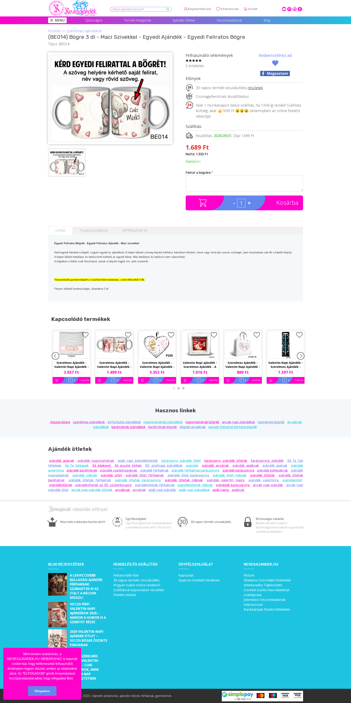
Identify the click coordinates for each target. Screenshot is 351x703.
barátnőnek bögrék (162, 427)
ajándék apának (61, 461)
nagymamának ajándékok (163, 422)
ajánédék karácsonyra (233, 485)
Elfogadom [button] (42, 691)
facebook (300, 9)
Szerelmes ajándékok (84, 30)
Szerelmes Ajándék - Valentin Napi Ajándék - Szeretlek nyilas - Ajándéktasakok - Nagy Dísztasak (242, 365)
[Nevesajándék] (73, 1)
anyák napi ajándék (268, 485)
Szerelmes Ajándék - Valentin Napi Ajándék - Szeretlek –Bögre (114, 365)
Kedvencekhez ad (275, 55)
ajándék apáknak (245, 466)
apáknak (238, 490)
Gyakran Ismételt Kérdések (199, 580)
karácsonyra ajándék (267, 461)
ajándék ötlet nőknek (229, 475)
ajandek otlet (111, 475)
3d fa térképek (77, 466)
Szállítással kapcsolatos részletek (138, 590)
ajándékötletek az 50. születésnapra (103, 485)
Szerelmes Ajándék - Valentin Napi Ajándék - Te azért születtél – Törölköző (71, 365)
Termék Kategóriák (137, 20)
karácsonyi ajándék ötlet (181, 461)
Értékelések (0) (135, 230)
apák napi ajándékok (194, 490)
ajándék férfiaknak (154, 470)
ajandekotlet (292, 480)
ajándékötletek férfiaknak (154, 485)
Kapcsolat (186, 575)
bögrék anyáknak (193, 427)
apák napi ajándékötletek (138, 461)
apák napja (220, 490)
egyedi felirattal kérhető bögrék (232, 427)
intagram (294, 9)
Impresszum (253, 604)
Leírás (60, 230)
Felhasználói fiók (126, 575)
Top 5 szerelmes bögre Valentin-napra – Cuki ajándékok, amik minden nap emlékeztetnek (84, 667)
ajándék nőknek (84, 475)
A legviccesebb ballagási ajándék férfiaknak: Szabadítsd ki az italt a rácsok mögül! (86, 586)
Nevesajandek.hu (261, 564)
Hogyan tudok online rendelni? (136, 585)
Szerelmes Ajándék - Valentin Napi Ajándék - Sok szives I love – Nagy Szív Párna (157, 365)
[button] (75, 678)
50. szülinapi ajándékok (163, 466)
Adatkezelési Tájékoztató (263, 585)
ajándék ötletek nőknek (184, 480)
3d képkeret (101, 466)
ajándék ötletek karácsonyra (138, 480)
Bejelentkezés (199, 9)
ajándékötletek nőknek (195, 485)
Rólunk (249, 575)
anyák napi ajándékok (238, 422)
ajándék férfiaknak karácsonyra (195, 470)
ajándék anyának (215, 466)
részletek (255, 87)
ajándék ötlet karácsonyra (188, 475)
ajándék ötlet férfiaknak (145, 475)
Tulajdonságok (94, 230)
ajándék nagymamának (96, 461)
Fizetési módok (124, 595)
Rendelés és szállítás (135, 564)
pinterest (289, 9)
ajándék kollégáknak (272, 470)
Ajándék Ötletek (184, 20)
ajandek (192, 466)
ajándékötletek (60, 485)
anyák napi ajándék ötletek (91, 490)
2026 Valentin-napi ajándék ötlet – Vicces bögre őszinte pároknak (88, 638)
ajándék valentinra (264, 480)
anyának (139, 490)
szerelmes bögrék (271, 422)
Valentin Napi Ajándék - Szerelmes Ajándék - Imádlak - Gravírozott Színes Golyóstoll (285, 365)
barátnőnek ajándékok (128, 427)
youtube (284, 9)
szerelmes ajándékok (89, 422)
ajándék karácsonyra (238, 470)
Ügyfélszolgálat (196, 564)
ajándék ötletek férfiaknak (89, 480)
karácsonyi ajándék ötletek (225, 461)
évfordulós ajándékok (124, 422)
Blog (267, 20)
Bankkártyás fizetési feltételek (267, 609)
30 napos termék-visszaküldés (136, 580)
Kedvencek (230, 9)
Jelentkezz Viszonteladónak (265, 599)
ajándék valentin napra (225, 480)
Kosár (253, 9)
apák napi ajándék (162, 490)
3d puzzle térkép (128, 466)
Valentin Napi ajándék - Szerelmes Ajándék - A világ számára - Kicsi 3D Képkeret (200, 365)
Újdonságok (93, 20)
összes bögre (60, 422)
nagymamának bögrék (202, 422)
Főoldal (54, 30)
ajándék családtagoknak (118, 470)
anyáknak (122, 490)
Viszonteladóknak (229, 20)
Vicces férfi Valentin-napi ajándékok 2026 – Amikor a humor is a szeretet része (88, 613)
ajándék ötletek (262, 475)
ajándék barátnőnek (82, 470)
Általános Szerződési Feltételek (267, 580)
